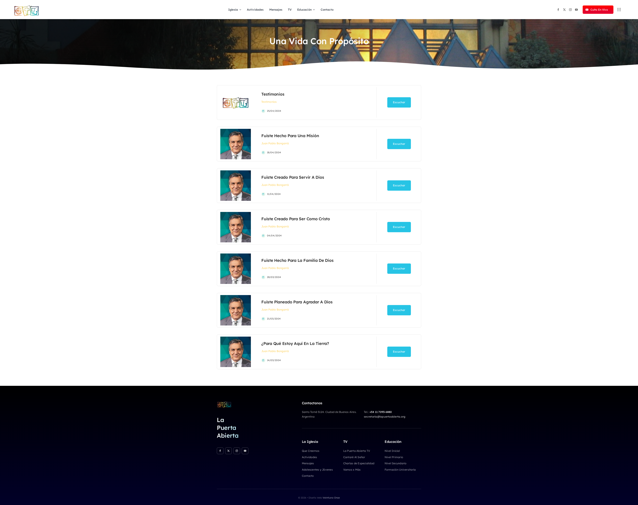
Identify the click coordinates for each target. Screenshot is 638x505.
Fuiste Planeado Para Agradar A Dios (297, 301)
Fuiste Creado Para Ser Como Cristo (295, 218)
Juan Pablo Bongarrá (275, 143)
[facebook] (558, 9)
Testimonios (272, 94)
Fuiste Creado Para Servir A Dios (292, 177)
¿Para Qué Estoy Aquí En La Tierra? (295, 343)
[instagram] (570, 9)
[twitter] (564, 9)
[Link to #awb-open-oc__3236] (619, 9)
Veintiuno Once (331, 497)
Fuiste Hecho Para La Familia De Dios (297, 260)
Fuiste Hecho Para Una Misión (290, 135)
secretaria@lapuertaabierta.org (384, 416)
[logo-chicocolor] (224, 402)
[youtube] (576, 9)
